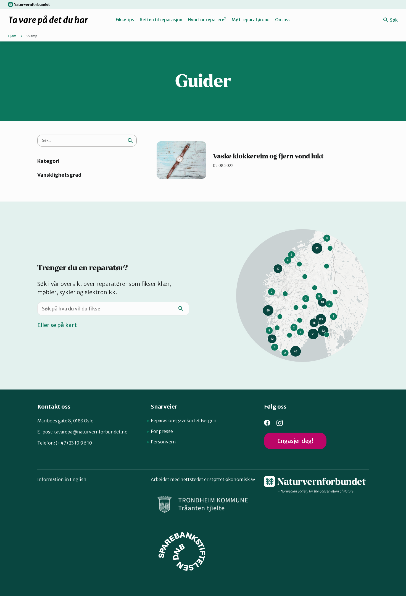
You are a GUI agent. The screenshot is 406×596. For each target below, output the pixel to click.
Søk (393, 20)
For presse (162, 431)
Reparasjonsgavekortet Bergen (184, 420)
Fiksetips (125, 19)
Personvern (163, 442)
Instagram (279, 423)
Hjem (12, 36)
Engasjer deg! (295, 440)
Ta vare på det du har (48, 20)
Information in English (61, 479)
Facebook (267, 423)
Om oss (283, 19)
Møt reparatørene (251, 19)
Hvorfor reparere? (207, 19)
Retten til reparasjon (161, 19)
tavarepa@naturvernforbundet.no (91, 432)
